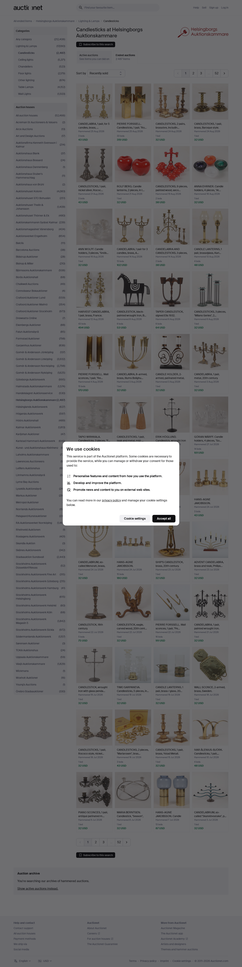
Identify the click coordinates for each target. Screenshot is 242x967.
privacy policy (111, 500)
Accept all (164, 519)
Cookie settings (135, 519)
